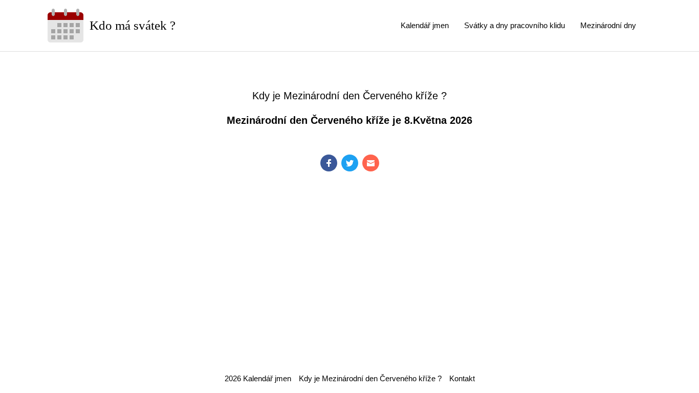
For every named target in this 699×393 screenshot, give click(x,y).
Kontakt (462, 378)
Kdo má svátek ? (133, 25)
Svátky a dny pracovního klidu (514, 25)
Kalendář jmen (425, 25)
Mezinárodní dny (608, 25)
